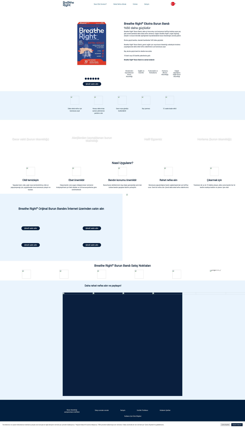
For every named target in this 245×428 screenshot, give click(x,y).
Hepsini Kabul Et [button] (236, 424)
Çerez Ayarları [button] (225, 424)
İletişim (122, 410)
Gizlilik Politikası (142, 410)
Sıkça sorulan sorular (102, 410)
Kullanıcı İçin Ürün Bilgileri (132, 416)
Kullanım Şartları (165, 410)
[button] (86, 79)
